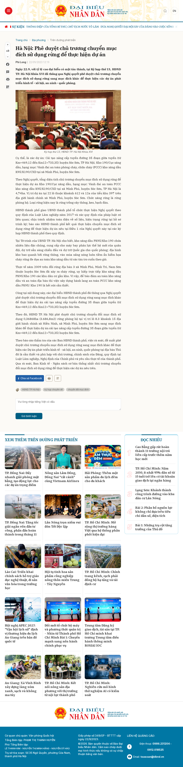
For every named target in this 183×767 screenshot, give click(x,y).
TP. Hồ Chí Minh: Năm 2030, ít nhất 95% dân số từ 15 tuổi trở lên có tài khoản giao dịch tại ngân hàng (155, 474)
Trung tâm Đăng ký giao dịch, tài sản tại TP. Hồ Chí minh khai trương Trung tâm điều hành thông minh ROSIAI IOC (102, 635)
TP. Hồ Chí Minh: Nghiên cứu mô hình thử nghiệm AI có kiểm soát (102, 689)
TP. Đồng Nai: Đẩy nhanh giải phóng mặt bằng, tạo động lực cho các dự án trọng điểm (22, 479)
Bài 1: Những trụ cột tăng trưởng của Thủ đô (153, 527)
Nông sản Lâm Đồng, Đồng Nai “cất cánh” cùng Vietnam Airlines (62, 477)
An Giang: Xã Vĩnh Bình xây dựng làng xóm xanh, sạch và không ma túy (23, 689)
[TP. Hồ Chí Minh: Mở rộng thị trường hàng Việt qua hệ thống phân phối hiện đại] (103, 506)
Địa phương (39, 40)
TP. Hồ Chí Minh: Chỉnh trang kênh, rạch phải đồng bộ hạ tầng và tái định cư (102, 578)
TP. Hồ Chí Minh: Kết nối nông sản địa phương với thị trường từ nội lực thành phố (61, 689)
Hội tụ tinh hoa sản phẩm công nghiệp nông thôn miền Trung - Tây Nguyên (62, 578)
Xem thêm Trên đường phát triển (41, 440)
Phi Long (21, 62)
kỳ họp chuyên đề (53, 389)
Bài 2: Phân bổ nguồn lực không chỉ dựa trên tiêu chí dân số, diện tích (153, 512)
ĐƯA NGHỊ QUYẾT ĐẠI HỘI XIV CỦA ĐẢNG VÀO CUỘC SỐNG (137, 26)
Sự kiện (18, 26)
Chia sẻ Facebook (31, 378)
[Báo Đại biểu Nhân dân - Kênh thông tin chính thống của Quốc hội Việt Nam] (91, 10)
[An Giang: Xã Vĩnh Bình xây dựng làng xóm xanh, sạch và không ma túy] (23, 667)
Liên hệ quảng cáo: (141, 735)
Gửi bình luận (29, 416)
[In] (49, 378)
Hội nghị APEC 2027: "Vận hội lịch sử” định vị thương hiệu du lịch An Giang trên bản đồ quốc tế (21, 633)
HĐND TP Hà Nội (30, 389)
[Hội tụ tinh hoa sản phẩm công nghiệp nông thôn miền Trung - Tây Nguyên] (63, 556)
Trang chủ (22, 40)
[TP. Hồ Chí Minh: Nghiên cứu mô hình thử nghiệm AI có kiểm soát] (103, 667)
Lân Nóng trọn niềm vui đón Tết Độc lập (63, 524)
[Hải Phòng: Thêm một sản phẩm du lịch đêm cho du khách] (103, 457)
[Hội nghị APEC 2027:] (23, 609)
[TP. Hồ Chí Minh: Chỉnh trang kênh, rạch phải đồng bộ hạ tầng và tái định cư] (103, 556)
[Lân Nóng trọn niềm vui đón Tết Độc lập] (63, 506)
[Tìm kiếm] (165, 11)
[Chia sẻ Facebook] (8, 64)
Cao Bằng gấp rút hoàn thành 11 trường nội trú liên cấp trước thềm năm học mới (153, 453)
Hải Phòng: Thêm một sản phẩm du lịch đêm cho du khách (101, 477)
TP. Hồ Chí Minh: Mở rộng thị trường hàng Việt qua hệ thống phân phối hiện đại (102, 528)
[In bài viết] (8, 79)
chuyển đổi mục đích (78, 389)
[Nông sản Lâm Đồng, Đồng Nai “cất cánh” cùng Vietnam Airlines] (63, 457)
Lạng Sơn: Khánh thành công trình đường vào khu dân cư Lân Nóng (154, 494)
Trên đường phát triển (63, 40)
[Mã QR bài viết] (8, 87)
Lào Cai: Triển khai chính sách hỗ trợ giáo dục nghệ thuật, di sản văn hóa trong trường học (22, 580)
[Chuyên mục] (8, 11)
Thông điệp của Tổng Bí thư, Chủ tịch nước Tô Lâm (62, 26)
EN (174, 10)
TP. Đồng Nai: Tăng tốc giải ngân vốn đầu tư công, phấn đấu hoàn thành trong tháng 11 (22, 528)
